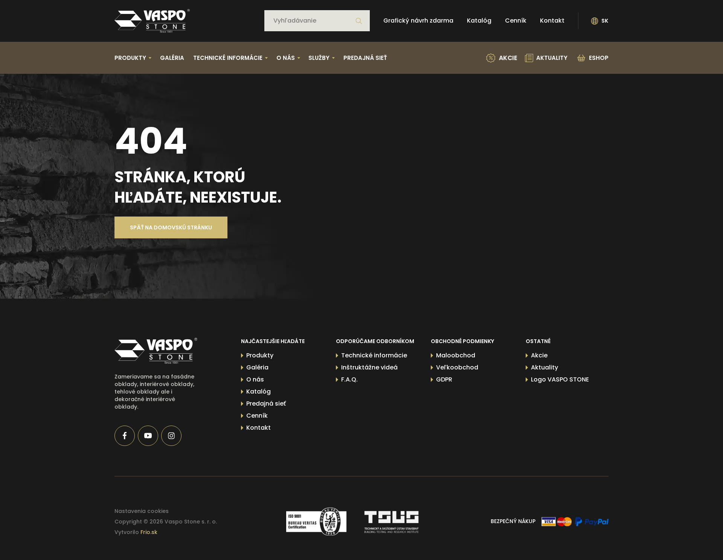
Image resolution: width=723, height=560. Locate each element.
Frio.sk (148, 532)
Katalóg (479, 21)
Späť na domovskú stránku (171, 227)
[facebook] (124, 436)
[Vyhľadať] (359, 21)
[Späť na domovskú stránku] (152, 21)
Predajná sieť (365, 58)
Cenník (515, 21)
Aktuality (544, 367)
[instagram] (171, 436)
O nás (255, 379)
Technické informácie (374, 355)
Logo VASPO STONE (560, 379)
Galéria (172, 58)
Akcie (539, 355)
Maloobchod (455, 355)
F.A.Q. (349, 379)
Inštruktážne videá (369, 367)
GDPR (444, 379)
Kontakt (552, 21)
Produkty (259, 355)
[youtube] (148, 436)
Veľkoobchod (457, 367)
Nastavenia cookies (141, 511)
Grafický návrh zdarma (418, 21)
